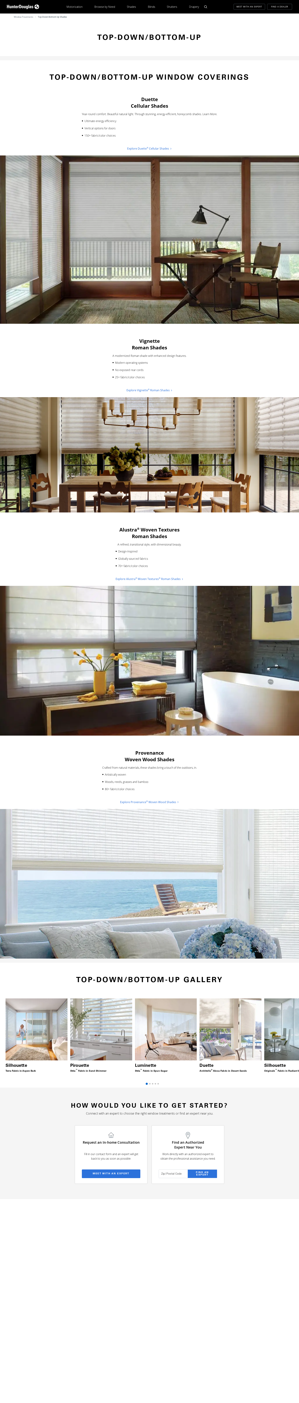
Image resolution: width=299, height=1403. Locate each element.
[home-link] (23, 7)
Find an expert (202, 1173)
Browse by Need (104, 7)
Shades (131, 7)
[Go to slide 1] (147, 1084)
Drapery (194, 7)
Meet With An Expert (249, 6)
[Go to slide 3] (152, 1083)
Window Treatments (23, 16)
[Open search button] (205, 6)
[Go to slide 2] (150, 1083)
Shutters (172, 7)
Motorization (74, 7)
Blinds (151, 7)
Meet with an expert (111, 1174)
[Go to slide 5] (158, 1083)
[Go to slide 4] (155, 1083)
